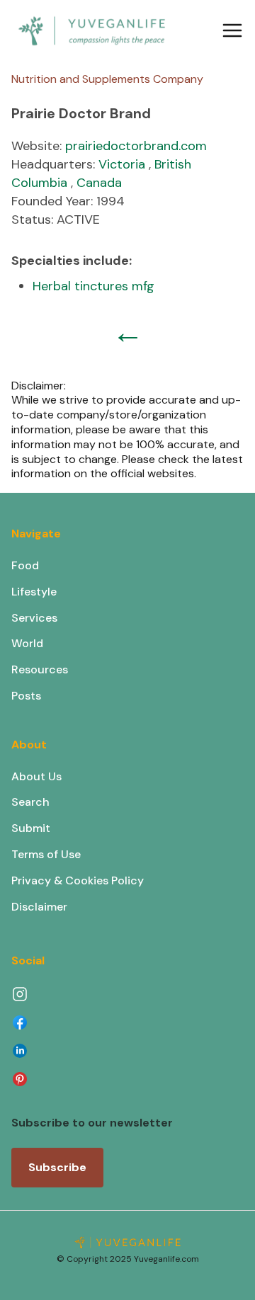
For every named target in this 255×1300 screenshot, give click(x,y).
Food (25, 565)
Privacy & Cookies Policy (77, 880)
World (27, 643)
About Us (36, 776)
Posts (26, 695)
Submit (30, 828)
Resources (39, 669)
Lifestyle (34, 591)
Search (30, 801)
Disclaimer (39, 906)
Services (34, 617)
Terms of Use (46, 854)
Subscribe (57, 1167)
